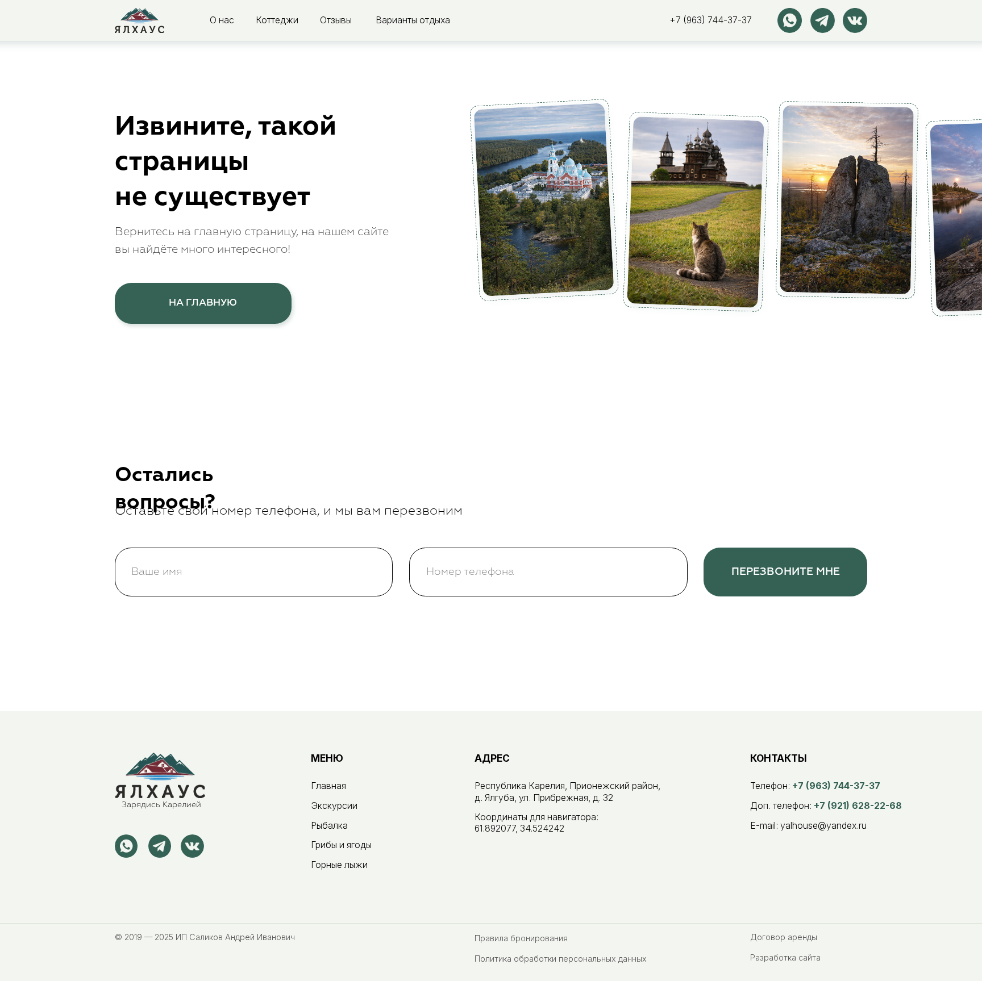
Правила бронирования (521, 938)
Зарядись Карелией (161, 805)
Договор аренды (783, 937)
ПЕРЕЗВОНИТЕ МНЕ (785, 571)
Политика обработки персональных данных (561, 958)
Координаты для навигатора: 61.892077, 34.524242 (536, 823)
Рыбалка (329, 825)
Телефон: (815, 785)
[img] (140, 20)
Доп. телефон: (826, 805)
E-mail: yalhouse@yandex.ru (808, 825)
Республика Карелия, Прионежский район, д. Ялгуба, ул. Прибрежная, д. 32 (567, 791)
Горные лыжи (339, 864)
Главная (328, 785)
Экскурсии (334, 805)
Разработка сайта (785, 957)
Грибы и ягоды (341, 845)
